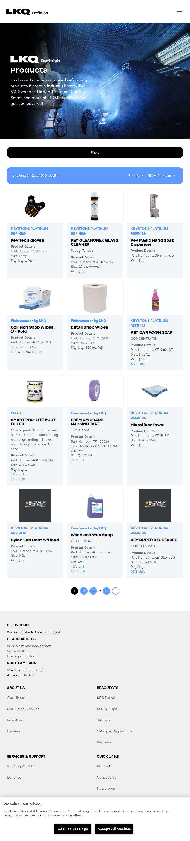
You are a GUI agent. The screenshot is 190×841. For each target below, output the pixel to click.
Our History (17, 698)
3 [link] (93, 591)
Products (104, 766)
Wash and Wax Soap (92, 535)
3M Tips (103, 720)
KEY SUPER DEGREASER (154, 540)
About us (16, 688)
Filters (95, 152)
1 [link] (75, 591)
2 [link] (84, 591)
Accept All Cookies (114, 829)
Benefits (14, 777)
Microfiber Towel (147, 425)
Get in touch (19, 625)
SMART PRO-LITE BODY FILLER (33, 422)
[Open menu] (179, 11)
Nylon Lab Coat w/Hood (35, 540)
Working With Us (21, 766)
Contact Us (106, 777)
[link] (115, 591)
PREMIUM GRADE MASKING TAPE (87, 422)
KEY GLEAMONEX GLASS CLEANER (95, 242)
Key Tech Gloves (27, 240)
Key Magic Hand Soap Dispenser (152, 242)
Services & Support (26, 756)
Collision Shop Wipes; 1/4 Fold (33, 329)
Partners (104, 742)
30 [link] (106, 591)
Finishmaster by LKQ (28, 321)
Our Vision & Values (23, 709)
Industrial (15, 720)
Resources (107, 688)
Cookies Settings (73, 829)
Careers (13, 731)
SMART (17, 413)
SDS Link (138, 364)
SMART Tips (107, 709)
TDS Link (18, 474)
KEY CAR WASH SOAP (152, 332)
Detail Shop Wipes (89, 327)
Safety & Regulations (114, 731)
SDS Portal (106, 698)
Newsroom (106, 788)
